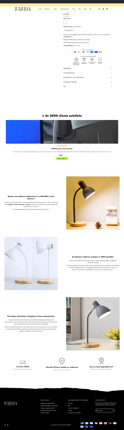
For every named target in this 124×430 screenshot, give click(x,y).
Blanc (65, 22)
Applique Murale (64, 9)
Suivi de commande (73, 408)
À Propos (70, 403)
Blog (79, 9)
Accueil (40, 9)
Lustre (73, 9)
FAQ (90, 9)
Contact (85, 9)
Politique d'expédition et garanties (49, 406)
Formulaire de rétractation (74, 413)
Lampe (55, 9)
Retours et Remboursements (47, 408)
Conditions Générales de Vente (48, 410)
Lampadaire (47, 9)
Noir (69, 22)
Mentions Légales (45, 413)
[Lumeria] (23, 9)
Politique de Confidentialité (47, 403)
